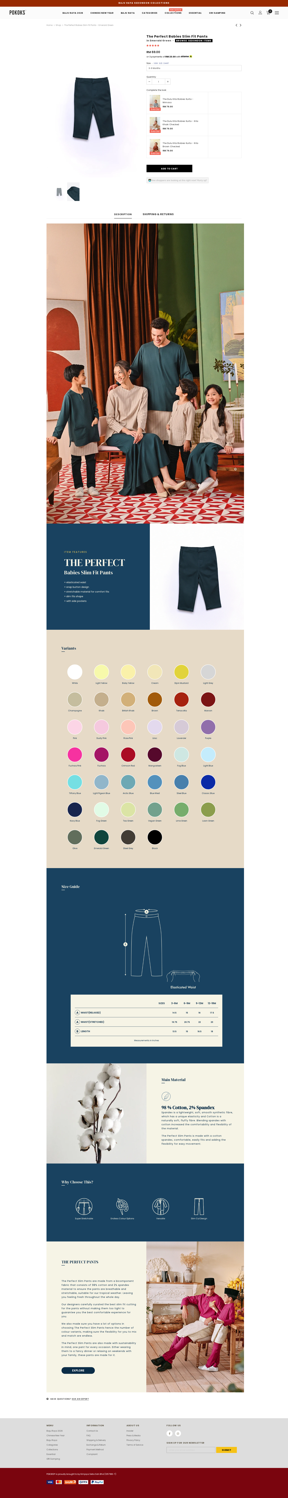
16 (199, 1012)
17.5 (212, 1012)
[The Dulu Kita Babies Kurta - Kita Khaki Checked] (155, 125)
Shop (58, 25)
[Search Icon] (252, 12)
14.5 (174, 1012)
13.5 (174, 1031)
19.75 (174, 1022)
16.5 (200, 1031)
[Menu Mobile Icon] (277, 13)
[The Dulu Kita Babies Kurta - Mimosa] (155, 103)
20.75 (187, 1022)
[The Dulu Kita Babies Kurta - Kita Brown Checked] (155, 147)
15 (187, 1012)
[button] (153, 45)
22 (199, 1022)
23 (212, 1022)
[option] (94, 106)
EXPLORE (78, 1370)
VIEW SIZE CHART (161, 63)
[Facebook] (169, 1433)
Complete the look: (156, 90)
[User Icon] (260, 12)
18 (212, 1031)
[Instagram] (178, 1433)
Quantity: (151, 76)
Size (157, 63)
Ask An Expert (80, 1399)
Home (49, 25)
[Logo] (28, 12)
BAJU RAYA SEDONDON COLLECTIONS (144, 3)
